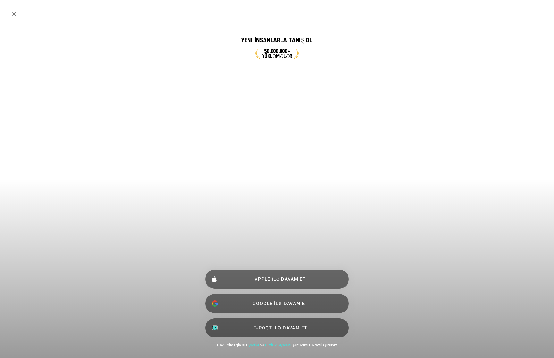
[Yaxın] (14, 14)
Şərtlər (253, 345)
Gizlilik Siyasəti (278, 345)
